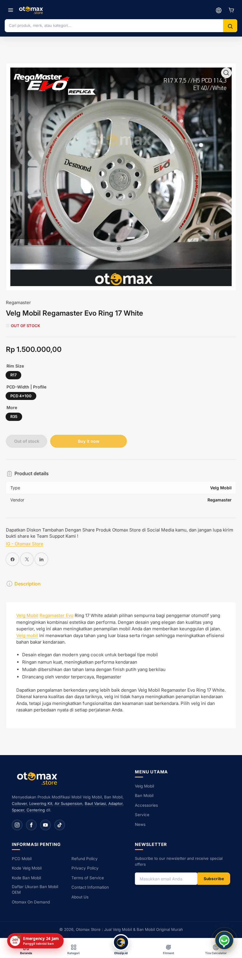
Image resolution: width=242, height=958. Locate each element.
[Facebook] (31, 825)
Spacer (18, 810)
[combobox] (114, 25)
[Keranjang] (231, 10)
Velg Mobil (27, 615)
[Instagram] (17, 825)
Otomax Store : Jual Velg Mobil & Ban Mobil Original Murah (129, 929)
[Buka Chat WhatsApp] (224, 940)
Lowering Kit (40, 803)
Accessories (146, 805)
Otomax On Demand (31, 902)
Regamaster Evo (56, 615)
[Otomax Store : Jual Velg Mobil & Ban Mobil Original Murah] (32, 10)
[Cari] (230, 26)
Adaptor (115, 803)
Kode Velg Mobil (27, 868)
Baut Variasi (95, 803)
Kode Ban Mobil (26, 877)
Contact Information (90, 887)
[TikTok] (59, 825)
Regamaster (18, 302)
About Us (80, 897)
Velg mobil (27, 635)
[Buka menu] (11, 10)
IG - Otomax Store (24, 544)
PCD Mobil (22, 858)
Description (27, 584)
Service (142, 814)
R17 (13, 375)
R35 (13, 416)
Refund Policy (84, 858)
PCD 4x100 (21, 395)
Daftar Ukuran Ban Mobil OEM (35, 889)
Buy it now (88, 441)
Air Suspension (68, 803)
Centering (36, 810)
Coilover (19, 803)
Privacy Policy (85, 868)
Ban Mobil (144, 795)
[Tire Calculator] (219, 10)
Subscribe (214, 878)
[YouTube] (45, 825)
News (140, 824)
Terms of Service (87, 877)
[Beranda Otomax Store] (38, 778)
